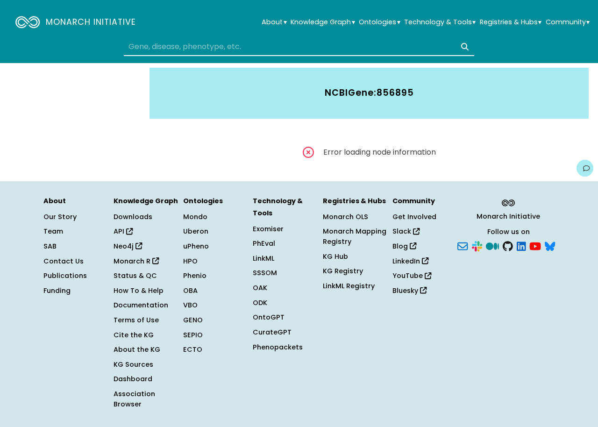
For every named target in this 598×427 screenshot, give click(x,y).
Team (53, 231)
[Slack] (477, 245)
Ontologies (379, 22)
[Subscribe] (462, 245)
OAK (260, 287)
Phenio (194, 275)
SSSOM (265, 273)
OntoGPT (269, 317)
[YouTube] (535, 245)
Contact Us (63, 261)
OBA (190, 290)
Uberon (195, 231)
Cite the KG (134, 335)
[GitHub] (508, 245)
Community (568, 22)
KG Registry (343, 271)
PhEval (264, 243)
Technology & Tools (440, 22)
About (274, 22)
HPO (190, 261)
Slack (402, 231)
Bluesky (406, 290)
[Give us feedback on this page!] (585, 168)
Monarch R (133, 261)
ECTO (192, 349)
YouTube (408, 275)
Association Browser (134, 399)
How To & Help (139, 290)
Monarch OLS (345, 216)
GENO (193, 320)
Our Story (60, 216)
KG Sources (133, 364)
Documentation (141, 305)
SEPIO (193, 335)
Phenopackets (278, 347)
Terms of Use (136, 320)
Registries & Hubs (510, 22)
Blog (401, 246)
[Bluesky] (550, 245)
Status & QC (135, 275)
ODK (260, 302)
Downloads (133, 216)
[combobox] (299, 46)
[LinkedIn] (521, 245)
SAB (50, 246)
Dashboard (133, 379)
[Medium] (492, 245)
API (120, 231)
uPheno (196, 246)
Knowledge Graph (323, 22)
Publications (65, 275)
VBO (190, 305)
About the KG (137, 349)
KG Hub (335, 256)
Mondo (195, 216)
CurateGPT (272, 332)
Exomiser (268, 229)
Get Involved (414, 216)
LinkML (263, 258)
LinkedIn (407, 261)
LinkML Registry (349, 286)
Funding (57, 290)
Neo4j (124, 246)
